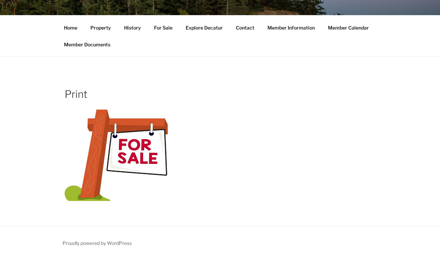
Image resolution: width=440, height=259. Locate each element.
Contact (245, 28)
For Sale (163, 28)
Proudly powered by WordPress (97, 243)
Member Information (291, 28)
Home (70, 28)
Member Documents (87, 44)
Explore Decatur (204, 28)
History (132, 28)
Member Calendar (348, 28)
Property (100, 28)
